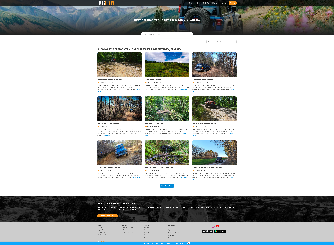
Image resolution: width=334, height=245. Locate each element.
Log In (224, 3)
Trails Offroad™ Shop (127, 232)
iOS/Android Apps (102, 235)
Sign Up (232, 3)
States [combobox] (214, 3)
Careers (146, 235)
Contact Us (147, 230)
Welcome (100, 227)
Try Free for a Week (107, 216)
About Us (147, 227)
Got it (189, 243)
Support (146, 232)
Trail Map (206, 3)
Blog (198, 3)
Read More (183, 89)
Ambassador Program (175, 232)
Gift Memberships (126, 230)
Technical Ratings (102, 232)
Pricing (191, 3)
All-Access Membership (128, 227)
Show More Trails (167, 186)
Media (146, 237)
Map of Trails (101, 230)
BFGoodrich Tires (173, 238)
